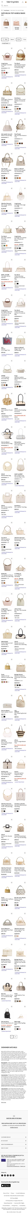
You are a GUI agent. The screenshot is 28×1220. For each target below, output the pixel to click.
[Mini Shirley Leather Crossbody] (7, 496)
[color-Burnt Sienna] (4, 583)
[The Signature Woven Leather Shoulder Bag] (7, 564)
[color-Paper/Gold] (2, 72)
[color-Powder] (6, 682)
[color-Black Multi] (17, 283)
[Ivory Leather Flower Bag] (7, 399)
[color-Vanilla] (15, 109)
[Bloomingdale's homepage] (2, 10)
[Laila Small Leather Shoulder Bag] (20, 432)
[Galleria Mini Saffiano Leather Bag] (7, 888)
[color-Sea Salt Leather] (15, 685)
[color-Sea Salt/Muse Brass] (2, 967)
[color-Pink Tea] (4, 618)
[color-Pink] (4, 682)
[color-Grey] (17, 1001)
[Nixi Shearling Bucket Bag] (20, 701)
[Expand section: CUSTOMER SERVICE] (14, 1137)
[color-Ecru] (15, 213)
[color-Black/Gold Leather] (17, 685)
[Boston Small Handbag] (20, 888)
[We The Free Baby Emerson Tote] (7, 159)
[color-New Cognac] (6, 651)
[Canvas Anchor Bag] (7, 432)
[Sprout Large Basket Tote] (20, 731)
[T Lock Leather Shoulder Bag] (7, 366)
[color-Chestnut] (17, 178)
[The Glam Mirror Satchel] (7, 265)
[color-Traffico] (20, 178)
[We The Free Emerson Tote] (20, 125)
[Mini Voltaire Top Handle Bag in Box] (20, 465)
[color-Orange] (6, 245)
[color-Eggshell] (15, 449)
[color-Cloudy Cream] (2, 107)
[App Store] (6, 1185)
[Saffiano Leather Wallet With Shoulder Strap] (20, 366)
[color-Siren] (4, 285)
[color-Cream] (15, 1029)
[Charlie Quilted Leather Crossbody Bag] (20, 265)
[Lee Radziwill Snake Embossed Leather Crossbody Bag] (20, 54)
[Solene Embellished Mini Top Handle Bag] (20, 825)
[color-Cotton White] (2, 285)
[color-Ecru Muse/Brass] (17, 968)
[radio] (2, 73)
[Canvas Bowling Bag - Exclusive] (20, 399)
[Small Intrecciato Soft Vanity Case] (7, 950)
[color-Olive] (4, 319)
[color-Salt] (15, 143)
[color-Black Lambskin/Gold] (17, 483)
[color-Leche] (15, 811)
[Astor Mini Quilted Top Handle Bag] (7, 762)
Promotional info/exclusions (13, 1166)
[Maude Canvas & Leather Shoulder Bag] (20, 632)
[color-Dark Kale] (4, 245)
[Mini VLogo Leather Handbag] (7, 194)
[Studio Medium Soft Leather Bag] (7, 632)
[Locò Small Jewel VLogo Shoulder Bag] (20, 858)
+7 (8, 72)
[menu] (2, 2)
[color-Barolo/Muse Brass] (4, 967)
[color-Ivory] (15, 178)
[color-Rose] (4, 211)
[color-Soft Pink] (17, 321)
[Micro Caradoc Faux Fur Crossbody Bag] (7, 984)
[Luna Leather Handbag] (20, 564)
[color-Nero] (4, 651)
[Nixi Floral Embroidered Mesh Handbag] (7, 731)
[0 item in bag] (26, 2)
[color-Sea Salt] (15, 968)
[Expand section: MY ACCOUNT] (14, 1141)
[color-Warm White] (2, 245)
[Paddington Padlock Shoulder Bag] (7, 88)
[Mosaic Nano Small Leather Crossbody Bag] (20, 88)
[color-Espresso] (22, 143)
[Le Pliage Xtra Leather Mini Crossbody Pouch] (20, 227)
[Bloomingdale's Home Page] (13, 2)
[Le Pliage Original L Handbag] (7, 599)
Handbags (6, 10)
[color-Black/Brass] (20, 968)
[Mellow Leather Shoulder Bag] (7, 528)
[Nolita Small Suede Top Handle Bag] (20, 159)
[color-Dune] (17, 582)
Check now (22, 1166)
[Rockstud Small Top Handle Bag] (20, 528)
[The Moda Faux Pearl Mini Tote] (7, 919)
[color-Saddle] (17, 143)
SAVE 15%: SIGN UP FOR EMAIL (14, 1118)
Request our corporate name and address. (15, 1209)
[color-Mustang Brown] (4, 107)
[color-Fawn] (6, 618)
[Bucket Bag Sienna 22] (7, 1012)
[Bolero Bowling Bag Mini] (20, 1012)
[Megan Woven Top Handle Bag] (20, 338)
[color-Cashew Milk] (2, 142)
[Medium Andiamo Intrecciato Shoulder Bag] (20, 665)
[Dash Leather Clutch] (7, 701)
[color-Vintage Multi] (2, 583)
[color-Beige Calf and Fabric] (2, 1029)
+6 (8, 319)
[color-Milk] (2, 385)
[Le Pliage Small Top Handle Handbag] (7, 301)
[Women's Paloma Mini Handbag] (20, 794)
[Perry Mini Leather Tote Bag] (7, 227)
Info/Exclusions (14, 1127)
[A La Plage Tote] (7, 338)
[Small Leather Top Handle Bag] (20, 919)
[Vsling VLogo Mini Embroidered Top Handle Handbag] (7, 858)
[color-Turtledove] (17, 248)
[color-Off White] (2, 716)
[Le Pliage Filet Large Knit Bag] (20, 194)
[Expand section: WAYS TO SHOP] (14, 1148)
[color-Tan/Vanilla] (17, 109)
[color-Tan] (4, 385)
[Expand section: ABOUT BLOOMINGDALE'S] (14, 1144)
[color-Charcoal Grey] (17, 905)
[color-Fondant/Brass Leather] (20, 685)
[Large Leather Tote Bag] (20, 984)
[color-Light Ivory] (2, 211)
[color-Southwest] (6, 142)
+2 (8, 682)
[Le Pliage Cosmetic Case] (7, 54)
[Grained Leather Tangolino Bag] (20, 762)
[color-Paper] (15, 248)
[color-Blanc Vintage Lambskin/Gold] (15, 483)
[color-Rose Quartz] (20, 1029)
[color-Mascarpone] (2, 651)
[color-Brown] (17, 386)
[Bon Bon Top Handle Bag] (20, 599)
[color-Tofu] (15, 582)
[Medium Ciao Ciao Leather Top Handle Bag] (20, 950)
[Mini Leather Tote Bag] (20, 496)
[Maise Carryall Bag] (7, 125)
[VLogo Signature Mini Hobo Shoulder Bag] (7, 794)
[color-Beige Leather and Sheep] (4, 1029)
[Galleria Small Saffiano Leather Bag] (7, 665)
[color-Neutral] (15, 386)
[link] (7, 70)
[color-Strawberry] (4, 72)
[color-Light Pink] (4, 905)
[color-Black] (6, 107)
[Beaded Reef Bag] (7, 465)
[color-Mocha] (6, 72)
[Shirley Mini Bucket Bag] (7, 825)
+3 (8, 107)
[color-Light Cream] (15, 283)
